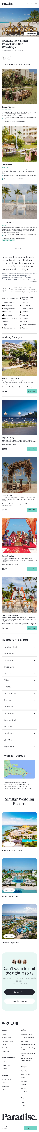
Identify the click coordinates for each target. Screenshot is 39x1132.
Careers (23, 1088)
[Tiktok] (17, 1023)
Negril (4, 1083)
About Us (24, 1071)
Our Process (25, 1041)
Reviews (24, 1081)
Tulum (4, 1044)
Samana (4, 1069)
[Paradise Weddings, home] (7, 3)
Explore (23, 1030)
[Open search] (28, 3)
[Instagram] (12, 1023)
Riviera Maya (6, 1037)
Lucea (4, 1089)
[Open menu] (37, 4)
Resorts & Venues (26, 1034)
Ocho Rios (5, 1086)
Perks (23, 1078)
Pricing (23, 1084)
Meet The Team (26, 1074)
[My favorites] (32, 4)
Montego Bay (6, 1079)
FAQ (22, 1102)
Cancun (4, 1034)
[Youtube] (3, 1023)
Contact (24, 1105)
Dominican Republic (8, 1058)
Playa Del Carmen (8, 1041)
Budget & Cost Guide (28, 1044)
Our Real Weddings (27, 1037)
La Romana (5, 1062)
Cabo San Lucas (7, 1048)
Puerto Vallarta (7, 1051)
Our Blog (24, 1091)
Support (23, 1098)
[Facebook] (7, 1023)
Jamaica (5, 1075)
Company (24, 1067)
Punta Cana (6, 1065)
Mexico (4, 1030)
